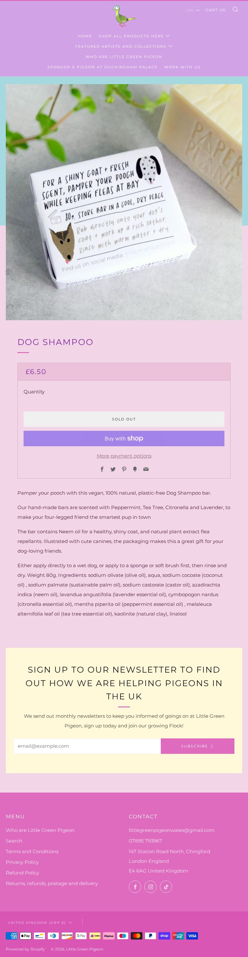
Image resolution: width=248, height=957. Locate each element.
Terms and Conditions (32, 851)
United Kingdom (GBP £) (37, 922)
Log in (193, 10)
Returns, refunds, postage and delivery (52, 883)
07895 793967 (145, 841)
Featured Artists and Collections (121, 46)
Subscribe (194, 746)
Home (85, 36)
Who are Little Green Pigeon (124, 56)
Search (14, 841)
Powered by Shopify (25, 949)
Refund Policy (22, 873)
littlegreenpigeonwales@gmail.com (172, 830)
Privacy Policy (22, 862)
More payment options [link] (124, 456)
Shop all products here (131, 36)
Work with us (182, 67)
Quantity (34, 392)
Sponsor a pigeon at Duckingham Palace (102, 67)
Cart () (216, 10)
